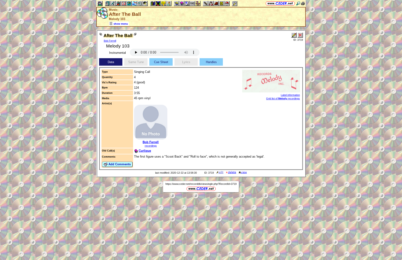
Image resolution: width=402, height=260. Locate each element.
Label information (290, 95)
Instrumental (117, 52)
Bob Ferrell (110, 40)
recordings (151, 145)
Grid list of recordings (283, 98)
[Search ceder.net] (298, 3)
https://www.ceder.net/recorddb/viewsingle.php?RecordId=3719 (201, 183)
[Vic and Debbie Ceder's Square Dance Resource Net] (280, 3)
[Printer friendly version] (303, 3)
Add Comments (119, 164)
